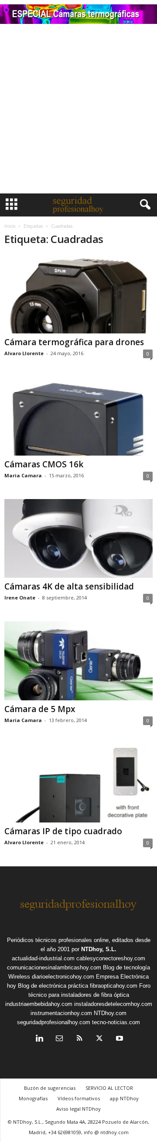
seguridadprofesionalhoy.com (53, 1022)
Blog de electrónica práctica (53, 985)
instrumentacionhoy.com (61, 1013)
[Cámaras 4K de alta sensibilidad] (78, 538)
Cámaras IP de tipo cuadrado (63, 831)
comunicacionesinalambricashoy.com (54, 967)
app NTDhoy (124, 1098)
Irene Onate (19, 597)
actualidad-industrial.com (43, 958)
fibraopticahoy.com (113, 985)
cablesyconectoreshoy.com (110, 958)
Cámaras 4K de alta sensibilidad (69, 586)
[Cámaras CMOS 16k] (78, 416)
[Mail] (59, 1039)
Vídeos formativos (79, 1098)
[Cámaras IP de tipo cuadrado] (78, 783)
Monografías (33, 1098)
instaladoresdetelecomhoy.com (113, 1004)
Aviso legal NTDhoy (78, 1108)
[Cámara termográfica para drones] (78, 294)
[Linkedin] (39, 1039)
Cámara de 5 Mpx (39, 709)
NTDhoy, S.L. (98, 949)
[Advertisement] (78, 111)
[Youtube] (118, 1039)
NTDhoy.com (110, 1013)
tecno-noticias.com (116, 1022)
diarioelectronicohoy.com (63, 976)
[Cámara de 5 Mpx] (78, 660)
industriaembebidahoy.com (38, 1004)
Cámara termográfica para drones (74, 342)
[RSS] (79, 1039)
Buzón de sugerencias (49, 1088)
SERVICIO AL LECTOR (109, 1088)
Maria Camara (23, 475)
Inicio (9, 226)
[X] (99, 1039)
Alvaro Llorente (24, 353)
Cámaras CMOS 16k (43, 464)
